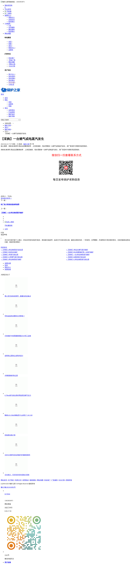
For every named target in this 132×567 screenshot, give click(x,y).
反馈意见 (12, 19)
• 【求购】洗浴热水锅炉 (9, 252)
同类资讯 (4, 247)
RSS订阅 (12, 66)
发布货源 (12, 76)
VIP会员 (11, 84)
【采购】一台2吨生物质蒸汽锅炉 (12, 212)
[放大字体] (31, 144)
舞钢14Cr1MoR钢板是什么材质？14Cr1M (18, 415)
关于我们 (11, 480)
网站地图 (8, 33)
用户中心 (12, 74)
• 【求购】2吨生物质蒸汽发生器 (12, 250)
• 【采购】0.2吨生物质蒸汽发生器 (77, 259)
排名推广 (12, 58)
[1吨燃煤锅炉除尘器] (16, 373)
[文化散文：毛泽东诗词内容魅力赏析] (16, 473)
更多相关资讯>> (6, 198)
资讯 (10, 46)
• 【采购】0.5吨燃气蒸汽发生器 (12, 257)
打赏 (2, 232)
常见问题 (12, 82)
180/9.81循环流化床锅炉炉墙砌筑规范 (17, 455)
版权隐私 (33, 480)
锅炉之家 (8, 125)
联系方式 (18, 480)
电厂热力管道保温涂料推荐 (10, 204)
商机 (6, 100)
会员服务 (12, 27)
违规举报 (69, 480)
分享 (6, 229)
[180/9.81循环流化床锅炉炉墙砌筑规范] (16, 453)
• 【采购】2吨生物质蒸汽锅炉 (11, 259)
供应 (10, 42)
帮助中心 (12, 17)
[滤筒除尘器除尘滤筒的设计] (16, 354)
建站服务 (12, 29)
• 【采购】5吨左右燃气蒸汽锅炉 (77, 250)
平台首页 (8, 9)
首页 (6, 98)
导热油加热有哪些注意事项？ (15, 316)
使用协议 (26, 480)
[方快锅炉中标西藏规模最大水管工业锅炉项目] (16, 334)
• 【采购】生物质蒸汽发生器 (76, 257)
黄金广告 (12, 60)
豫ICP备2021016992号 (8, 487)
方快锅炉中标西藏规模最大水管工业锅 (18, 336)
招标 (10, 44)
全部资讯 (12, 110)
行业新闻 (12, 112)
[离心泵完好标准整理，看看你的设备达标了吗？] (16, 294)
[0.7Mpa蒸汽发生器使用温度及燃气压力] (16, 393)
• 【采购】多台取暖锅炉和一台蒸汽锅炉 (79, 252)
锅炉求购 (12, 116)
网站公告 (12, 64)
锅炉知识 (12, 114)
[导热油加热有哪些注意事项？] (16, 314)
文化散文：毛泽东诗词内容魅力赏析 (17, 475)
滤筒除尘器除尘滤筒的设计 (14, 355)
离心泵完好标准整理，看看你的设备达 (18, 296)
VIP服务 (7, 23)
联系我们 (12, 21)
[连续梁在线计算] (16, 433)
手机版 (8, 11)
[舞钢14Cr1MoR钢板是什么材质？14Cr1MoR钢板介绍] (16, 413)
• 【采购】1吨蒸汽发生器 (9, 254)
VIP (10, 25)
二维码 (8, 13)
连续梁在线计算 (10, 435)
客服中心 (8, 15)
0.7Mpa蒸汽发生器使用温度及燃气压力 (18, 395)
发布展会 (12, 80)
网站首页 (4, 480)
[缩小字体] (33, 144)
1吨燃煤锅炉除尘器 (11, 375)
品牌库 (11, 50)
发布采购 (12, 78)
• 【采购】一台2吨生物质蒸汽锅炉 (78, 254)
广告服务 (55, 480)
